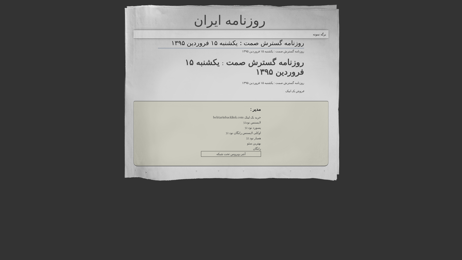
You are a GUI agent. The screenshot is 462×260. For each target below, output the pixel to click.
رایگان (257, 148)
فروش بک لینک (294, 91)
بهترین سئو (254, 143)
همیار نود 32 (253, 138)
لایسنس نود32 (252, 122)
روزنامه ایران (230, 20)
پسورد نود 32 (253, 127)
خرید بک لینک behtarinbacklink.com (237, 117)
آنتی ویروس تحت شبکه (231, 154)
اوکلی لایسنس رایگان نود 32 (243, 133)
